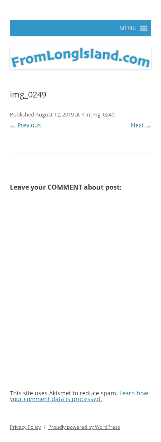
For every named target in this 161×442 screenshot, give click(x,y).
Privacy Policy (25, 426)
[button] (128, 28)
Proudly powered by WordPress (84, 426)
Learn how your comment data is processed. (79, 396)
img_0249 (102, 114)
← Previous (25, 125)
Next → (141, 125)
